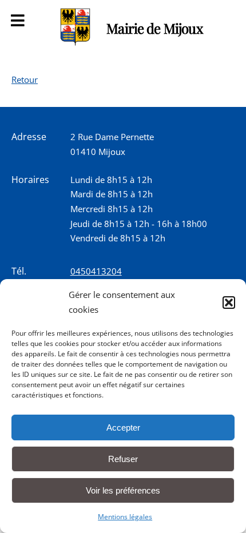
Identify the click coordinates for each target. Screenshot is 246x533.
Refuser (123, 459)
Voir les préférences (123, 490)
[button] (229, 302)
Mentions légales (125, 517)
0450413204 (96, 271)
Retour (24, 79)
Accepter (123, 427)
